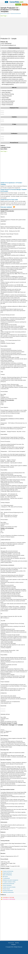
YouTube (17, 942)
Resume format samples (5, 13)
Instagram (13, 944)
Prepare (18, 4)
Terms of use (11, 942)
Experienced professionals (16, 13)
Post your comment (6, 207)
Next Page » (4, 15)
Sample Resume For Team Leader (9, 199)
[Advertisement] (14, 26)
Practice (24, 4)
